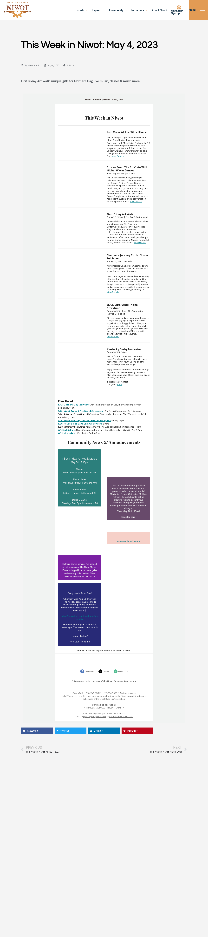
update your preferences (94, 716)
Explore (96, 10)
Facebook (89, 671)
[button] (37, 731)
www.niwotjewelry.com (128, 541)
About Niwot (159, 10)
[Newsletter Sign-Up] (179, 7)
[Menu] (204, 10)
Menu (192, 10)
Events (80, 10)
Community (116, 10)
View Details (118, 156)
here (119, 384)
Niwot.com (123, 671)
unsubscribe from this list (121, 716)
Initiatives (137, 10)
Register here (128, 517)
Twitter (106, 671)
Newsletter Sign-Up (177, 12)
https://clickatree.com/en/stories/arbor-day (79, 617)
